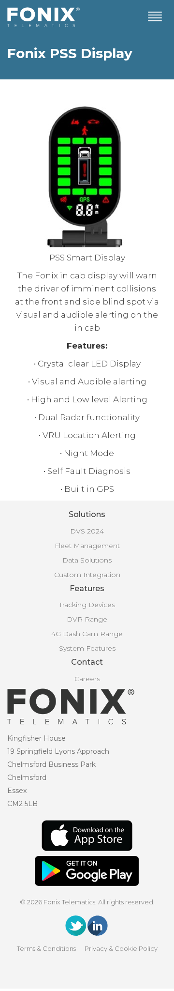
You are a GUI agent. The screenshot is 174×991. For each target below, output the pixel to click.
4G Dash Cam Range (87, 633)
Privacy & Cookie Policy (121, 948)
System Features (87, 648)
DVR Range (87, 619)
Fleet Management (87, 545)
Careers (87, 678)
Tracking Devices (87, 604)
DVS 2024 (87, 531)
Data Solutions (87, 560)
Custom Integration (87, 574)
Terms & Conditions (46, 948)
